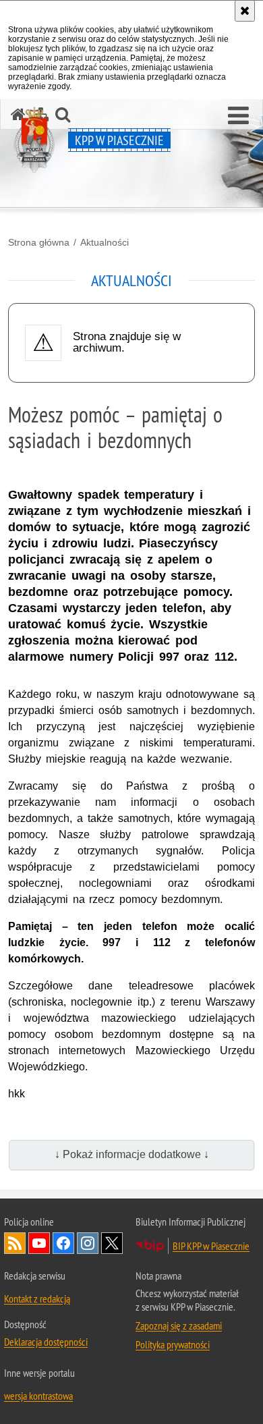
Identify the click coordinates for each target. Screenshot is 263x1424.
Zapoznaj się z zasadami (179, 1325)
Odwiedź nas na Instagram (87, 1243)
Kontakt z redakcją (37, 1298)
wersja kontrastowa (38, 1395)
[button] (238, 116)
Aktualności (104, 242)
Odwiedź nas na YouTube (39, 1243)
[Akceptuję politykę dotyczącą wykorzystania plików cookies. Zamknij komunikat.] (245, 11)
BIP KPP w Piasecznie (211, 1246)
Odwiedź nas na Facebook (63, 1243)
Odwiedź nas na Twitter (112, 1243)
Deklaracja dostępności (46, 1341)
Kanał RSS (15, 1243)
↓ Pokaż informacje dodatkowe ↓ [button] (132, 1154)
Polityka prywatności (173, 1344)
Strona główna (38, 242)
